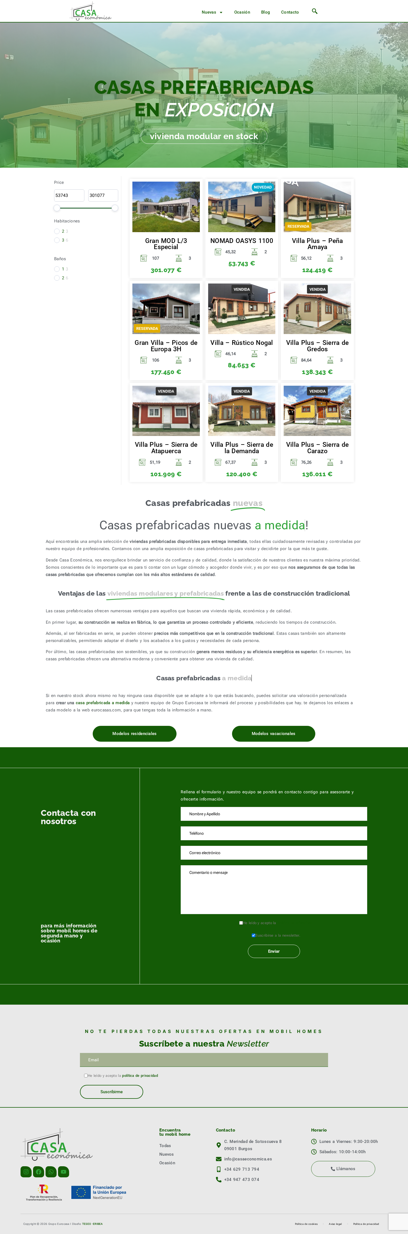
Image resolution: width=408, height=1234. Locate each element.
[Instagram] (26, 1171)
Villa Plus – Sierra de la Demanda (241, 448)
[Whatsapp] (51, 1171)
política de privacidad (295, 923)
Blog (265, 12)
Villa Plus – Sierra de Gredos (317, 346)
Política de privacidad (366, 1224)
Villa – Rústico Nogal (241, 342)
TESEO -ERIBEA (92, 1223)
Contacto (290, 12)
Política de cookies (306, 1224)
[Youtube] (63, 1171)
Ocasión (242, 12)
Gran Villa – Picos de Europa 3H (166, 346)
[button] (314, 12)
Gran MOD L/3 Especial (166, 244)
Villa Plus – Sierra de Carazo (317, 448)
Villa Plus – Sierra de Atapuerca (166, 448)
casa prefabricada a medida (103, 702)
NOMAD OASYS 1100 (241, 240)
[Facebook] (38, 1171)
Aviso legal (335, 1224)
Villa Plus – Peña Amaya (317, 244)
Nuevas (209, 12)
